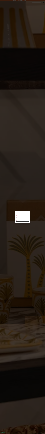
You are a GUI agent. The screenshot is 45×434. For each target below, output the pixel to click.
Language (17, 216)
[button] (22, 215)
